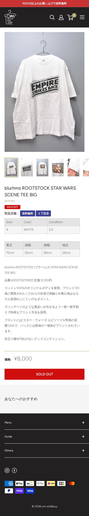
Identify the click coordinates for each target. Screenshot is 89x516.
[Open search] (52, 17)
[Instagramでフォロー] (7, 470)
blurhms (10, 200)
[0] (70, 17)
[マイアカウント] (61, 17)
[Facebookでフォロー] (14, 470)
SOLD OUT (44, 374)
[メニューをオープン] (82, 17)
